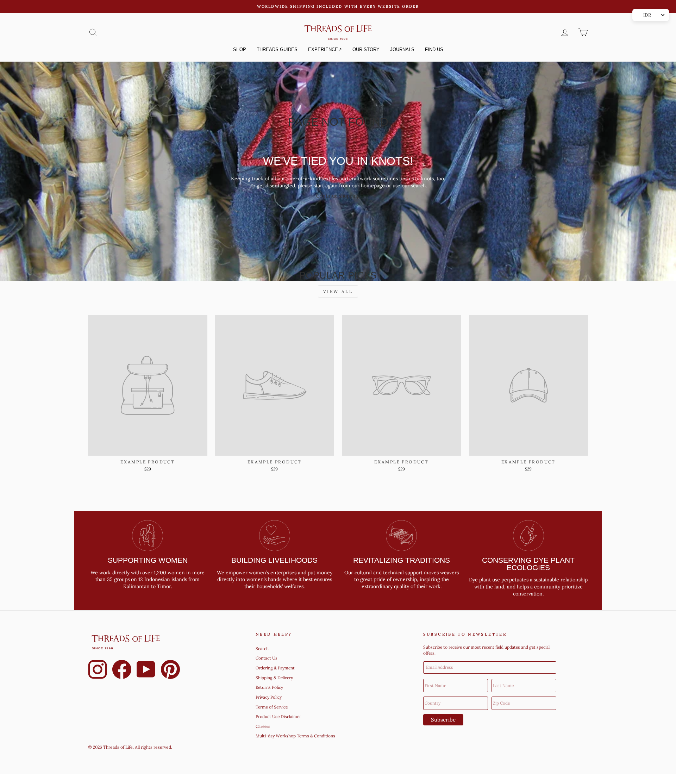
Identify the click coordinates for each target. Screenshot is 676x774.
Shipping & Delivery (274, 677)
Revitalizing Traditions (401, 560)
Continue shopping (338, 196)
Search (262, 648)
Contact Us (266, 658)
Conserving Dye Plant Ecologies (528, 564)
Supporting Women (148, 560)
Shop (239, 49)
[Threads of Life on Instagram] (97, 670)
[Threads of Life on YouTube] (146, 670)
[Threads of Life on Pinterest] (170, 670)
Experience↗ (325, 49)
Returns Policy (269, 687)
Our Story (366, 49)
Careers (263, 726)
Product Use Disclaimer (278, 716)
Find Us (434, 49)
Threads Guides (277, 49)
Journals (402, 49)
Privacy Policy (269, 697)
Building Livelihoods (274, 560)
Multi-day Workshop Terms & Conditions (295, 735)
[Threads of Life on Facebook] (121, 670)
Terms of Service (272, 707)
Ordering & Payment (275, 667)
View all (338, 291)
